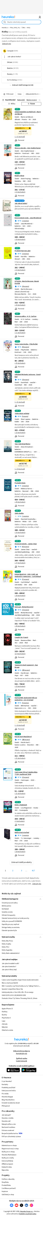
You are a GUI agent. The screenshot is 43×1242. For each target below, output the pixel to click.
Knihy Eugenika (7, 950)
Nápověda (5, 1170)
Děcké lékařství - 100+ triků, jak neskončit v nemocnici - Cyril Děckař (28, 575)
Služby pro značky (8, 1158)
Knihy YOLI (5, 947)
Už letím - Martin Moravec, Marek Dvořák (27, 282)
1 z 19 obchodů (20, 469)
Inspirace (5, 1191)
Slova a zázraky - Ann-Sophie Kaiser (28, 148)
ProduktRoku (6, 1185)
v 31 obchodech (20, 758)
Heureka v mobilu (7, 1118)
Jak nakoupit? (6, 1115)
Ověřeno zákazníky (8, 1179)
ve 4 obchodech (20, 654)
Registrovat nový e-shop (10, 1149)
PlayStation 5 (6, 1018)
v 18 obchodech (20, 852)
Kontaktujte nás (21, 1053)
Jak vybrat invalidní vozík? (10, 963)
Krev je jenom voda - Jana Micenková (28, 218)
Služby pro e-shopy (8, 1152)
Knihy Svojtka (6, 944)
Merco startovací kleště (10, 983)
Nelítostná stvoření (22, 832)
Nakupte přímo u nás (9, 1124)
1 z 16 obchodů (20, 725)
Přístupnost (6, 1106)
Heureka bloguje (7, 1097)
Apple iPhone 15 (7, 1009)
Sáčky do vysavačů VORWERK (12, 921)
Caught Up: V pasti (21, 637)
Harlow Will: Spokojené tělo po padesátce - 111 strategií (26, 699)
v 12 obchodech (20, 164)
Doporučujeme (8, 1004)
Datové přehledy (7, 1161)
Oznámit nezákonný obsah (11, 1103)
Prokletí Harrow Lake (22, 251)
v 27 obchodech (20, 563)
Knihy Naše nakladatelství (10, 953)
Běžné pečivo (6, 906)
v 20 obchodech (20, 502)
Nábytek (5, 1027)
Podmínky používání (8, 1087)
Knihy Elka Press (7, 941)
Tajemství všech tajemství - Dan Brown (26, 666)
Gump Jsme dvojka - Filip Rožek (26, 344)
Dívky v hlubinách (21, 805)
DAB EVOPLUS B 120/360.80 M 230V (14, 995)
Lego (3, 1021)
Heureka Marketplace (9, 1155)
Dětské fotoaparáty (8, 915)
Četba (23, 28)
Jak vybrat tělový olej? (9, 970)
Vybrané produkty (9, 976)
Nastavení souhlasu (8, 1127)
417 (33, 870)
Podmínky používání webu (27, 1214)
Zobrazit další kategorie (21, 85)
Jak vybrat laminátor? (9, 966)
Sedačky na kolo (7, 912)
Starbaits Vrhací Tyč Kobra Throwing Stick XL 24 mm (19, 998)
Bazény (4, 1015)
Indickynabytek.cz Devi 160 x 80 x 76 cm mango (17, 992)
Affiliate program (7, 1164)
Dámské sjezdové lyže (9, 930)
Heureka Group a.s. (26, 1211)
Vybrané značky (8, 937)
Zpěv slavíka (19, 513)
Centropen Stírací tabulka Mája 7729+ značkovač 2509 (26, 773)
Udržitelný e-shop (8, 1194)
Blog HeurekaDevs (8, 1100)
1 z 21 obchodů (20, 402)
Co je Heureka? (7, 1081)
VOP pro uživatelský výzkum (11, 1136)
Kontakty (5, 1084)
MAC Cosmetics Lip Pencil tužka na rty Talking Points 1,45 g (21, 986)
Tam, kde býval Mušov (22, 444)
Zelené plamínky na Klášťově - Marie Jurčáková (28, 113)
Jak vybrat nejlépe (9, 959)
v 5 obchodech (20, 821)
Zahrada (4, 1024)
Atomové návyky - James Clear (26, 544)
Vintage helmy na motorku (11, 927)
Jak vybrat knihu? (21, 203)
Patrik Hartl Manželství (23, 737)
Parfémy (4, 1012)
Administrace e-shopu (9, 1145)
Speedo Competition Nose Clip (12, 989)
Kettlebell (5, 909)
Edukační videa (7, 1167)
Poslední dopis (20, 483)
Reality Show (19, 176)
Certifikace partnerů (9, 1188)
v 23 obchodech (20, 305)
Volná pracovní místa (9, 1091)
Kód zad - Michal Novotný (24, 607)
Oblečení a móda (7, 1030)
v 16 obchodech (20, 239)
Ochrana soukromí (8, 1130)
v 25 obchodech (20, 363)
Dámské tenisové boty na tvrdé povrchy (15, 918)
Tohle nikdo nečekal (22, 413)
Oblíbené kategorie (10, 899)
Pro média (5, 1094)
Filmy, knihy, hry (15, 28)
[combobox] (21, 22)
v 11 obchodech (20, 333)
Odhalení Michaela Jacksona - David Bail (28, 375)
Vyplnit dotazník (21, 1061)
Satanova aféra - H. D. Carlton (25, 316)
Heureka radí (6, 1121)
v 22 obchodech (20, 433)
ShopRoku (5, 1182)
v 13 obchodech (20, 270)
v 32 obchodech (20, 686)
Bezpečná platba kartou (10, 1133)
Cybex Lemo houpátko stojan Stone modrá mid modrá (20, 980)
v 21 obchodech (20, 794)
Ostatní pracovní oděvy (10, 903)
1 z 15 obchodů (20, 137)
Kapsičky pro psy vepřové (10, 924)
